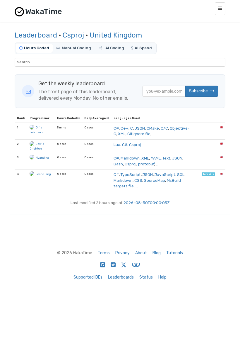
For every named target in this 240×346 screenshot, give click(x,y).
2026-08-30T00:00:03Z (147, 202)
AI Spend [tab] (143, 48)
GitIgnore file (138, 133)
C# (116, 128)
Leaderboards (121, 277)
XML (122, 133)
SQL (180, 174)
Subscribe (199, 91)
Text (166, 158)
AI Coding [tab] (114, 48)
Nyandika (42, 157)
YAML (156, 158)
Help (162, 277)
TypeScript (131, 174)
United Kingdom (116, 35)
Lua (117, 144)
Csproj (73, 35)
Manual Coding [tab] (76, 48)
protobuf (146, 164)
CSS (138, 180)
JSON (140, 128)
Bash (118, 164)
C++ (124, 128)
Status (146, 277)
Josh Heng (43, 174)
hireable (208, 174)
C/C (164, 128)
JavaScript (165, 174)
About (141, 252)
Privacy (122, 252)
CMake (153, 128)
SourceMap (154, 180)
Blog (156, 252)
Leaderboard (36, 35)
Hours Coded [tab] (36, 48)
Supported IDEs (87, 277)
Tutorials (174, 252)
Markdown (130, 158)
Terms (104, 252)
